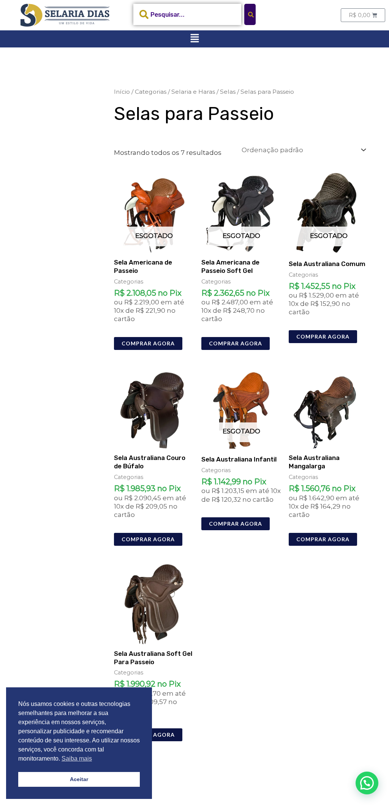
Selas (228, 91)
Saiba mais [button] (77, 758)
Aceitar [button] (79, 779)
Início (122, 91)
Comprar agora (148, 343)
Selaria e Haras (193, 91)
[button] (194, 38)
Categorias (150, 91)
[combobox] (187, 14)
